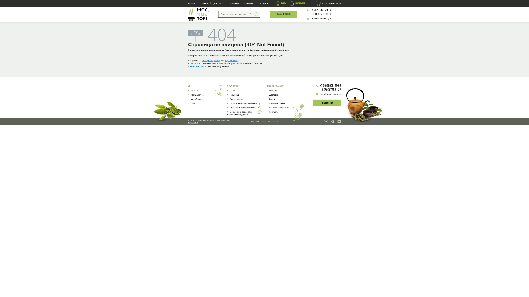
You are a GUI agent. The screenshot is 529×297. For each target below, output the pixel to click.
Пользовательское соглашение (244, 108)
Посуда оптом (197, 95)
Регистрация (300, 3)
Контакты (249, 3)
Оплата (204, 3)
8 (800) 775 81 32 (322, 14)
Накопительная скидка (280, 108)
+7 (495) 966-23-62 (320, 10)
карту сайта (231, 60)
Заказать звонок (284, 14)
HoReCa (194, 91)
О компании (233, 3)
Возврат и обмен (277, 103)
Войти (283, 3)
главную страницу (211, 60)
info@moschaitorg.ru (321, 18)
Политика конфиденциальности (245, 103)
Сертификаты (236, 99)
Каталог (191, 3)
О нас (232, 91)
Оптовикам (264, 3)
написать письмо (198, 66)
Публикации (235, 95)
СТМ (193, 103)
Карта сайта (193, 123)
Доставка (217, 3)
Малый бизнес (197, 99)
